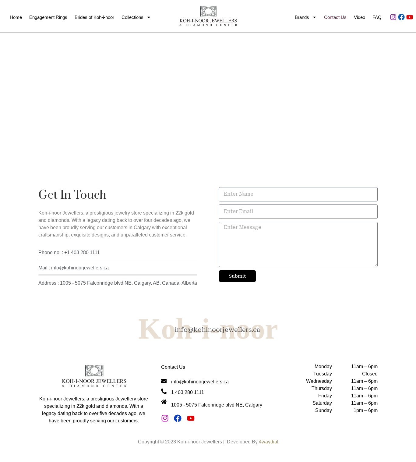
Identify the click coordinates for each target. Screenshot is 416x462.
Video (359, 17)
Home (16, 17)
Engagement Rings (48, 17)
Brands (302, 17)
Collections (132, 17)
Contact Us (335, 17)
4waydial (268, 441)
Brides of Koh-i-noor (94, 17)
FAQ (377, 17)
